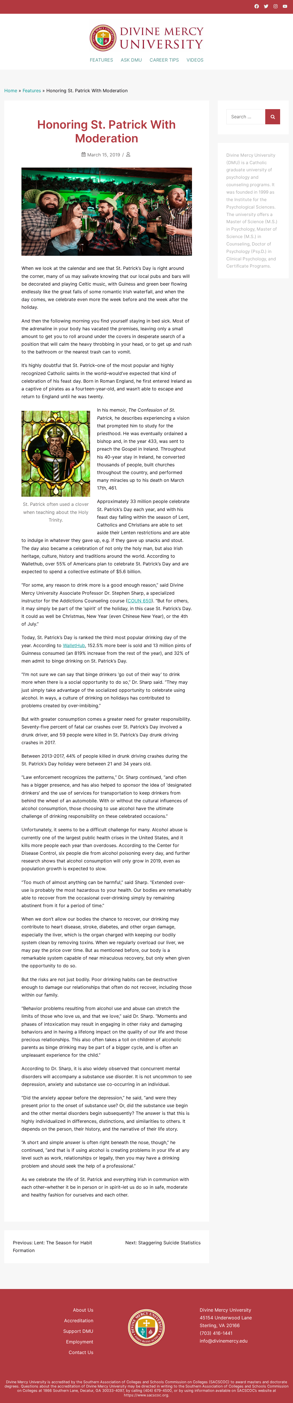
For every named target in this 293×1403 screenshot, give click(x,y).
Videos (195, 60)
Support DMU (78, 1331)
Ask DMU (131, 60)
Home (10, 90)
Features (101, 60)
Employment (79, 1342)
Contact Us (81, 1352)
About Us (83, 1310)
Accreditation (78, 1320)
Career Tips (164, 60)
